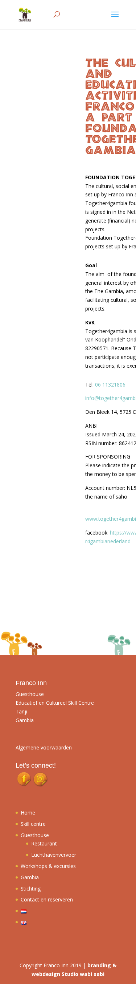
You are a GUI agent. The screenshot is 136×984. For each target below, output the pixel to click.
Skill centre (33, 823)
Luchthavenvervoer (53, 854)
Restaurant (44, 843)
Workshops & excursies (48, 866)
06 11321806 (110, 384)
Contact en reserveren (47, 899)
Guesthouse (35, 835)
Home (28, 812)
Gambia (30, 877)
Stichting (31, 888)
